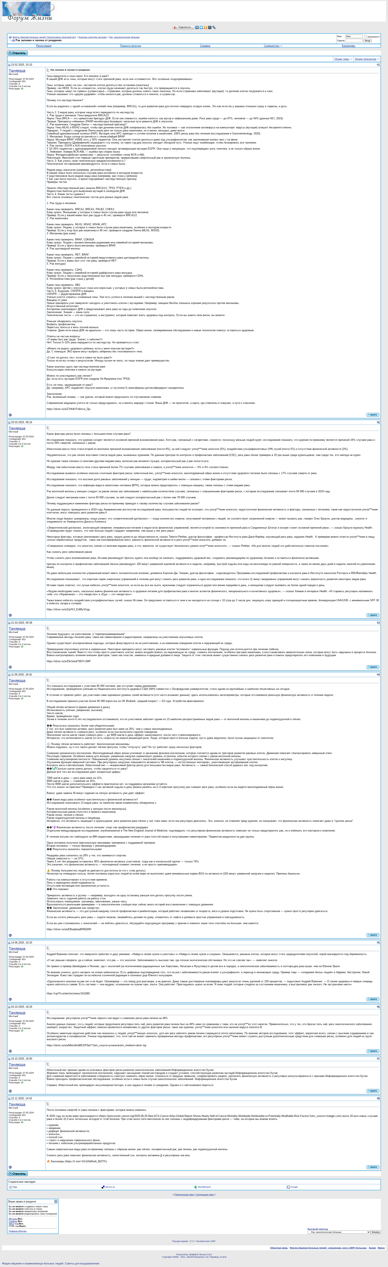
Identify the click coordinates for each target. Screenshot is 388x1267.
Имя (339, 36)
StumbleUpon (204, 1186)
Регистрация (43, 45)
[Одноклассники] (205, 27)
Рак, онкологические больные (124, 37)
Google (294, 1186)
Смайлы (13, 1221)
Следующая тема (205, 1194)
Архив (372, 1248)
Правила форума (130, 45)
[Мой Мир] (210, 27)
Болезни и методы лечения (92, 37)
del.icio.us (110, 1186)
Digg (15, 1186)
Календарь (348, 45)
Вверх (381, 1248)
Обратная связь (279, 1248)
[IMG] (11, 1223)
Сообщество (271, 45)
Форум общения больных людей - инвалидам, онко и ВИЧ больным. (328, 1248)
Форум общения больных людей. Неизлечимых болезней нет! (44, 37)
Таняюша (17, 70)
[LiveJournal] (214, 27)
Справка (205, 45)
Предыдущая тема (184, 1194)
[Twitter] (201, 27)
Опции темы (341, 59)
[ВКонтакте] (197, 27)
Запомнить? (373, 37)
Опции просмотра (365, 59)
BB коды (13, 1219)
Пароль (341, 40)
